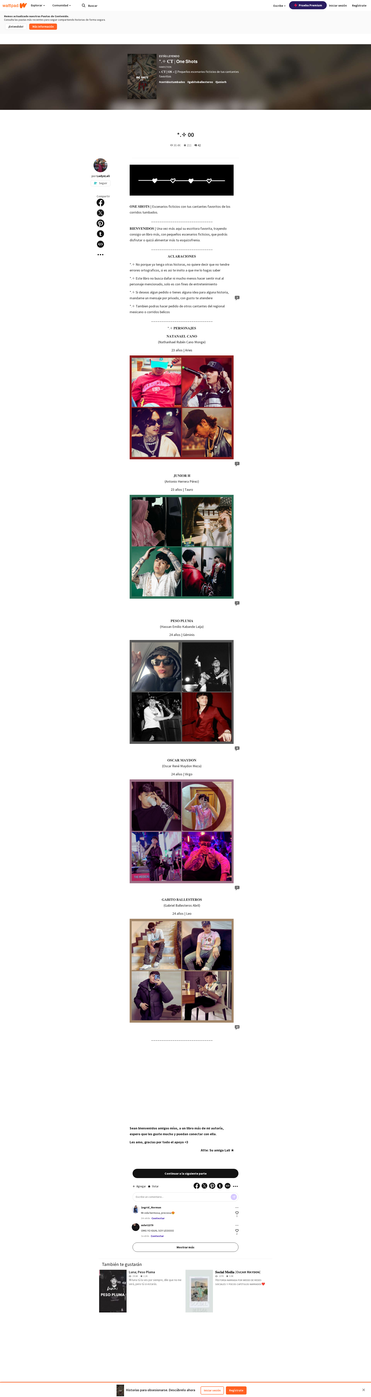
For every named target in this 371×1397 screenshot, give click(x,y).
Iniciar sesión (212, 1390)
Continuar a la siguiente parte (186, 1173)
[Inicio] (15, 5)
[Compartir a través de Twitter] (100, 213)
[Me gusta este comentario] (237, 1213)
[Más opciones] (237, 1207)
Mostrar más (185, 1247)
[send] (234, 1197)
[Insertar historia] (100, 244)
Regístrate (236, 1390)
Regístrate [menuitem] (359, 5)
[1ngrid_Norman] (136, 1209)
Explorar (37, 5)
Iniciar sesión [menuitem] (338, 5)
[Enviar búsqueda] (83, 5)
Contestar (158, 1218)
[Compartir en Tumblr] (100, 234)
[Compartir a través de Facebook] (100, 202)
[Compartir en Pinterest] (100, 223)
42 (199, 145)
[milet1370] (136, 1227)
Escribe (278, 6)
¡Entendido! (15, 26)
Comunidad (60, 5)
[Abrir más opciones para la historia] (100, 255)
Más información (43, 26)
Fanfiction (165, 66)
